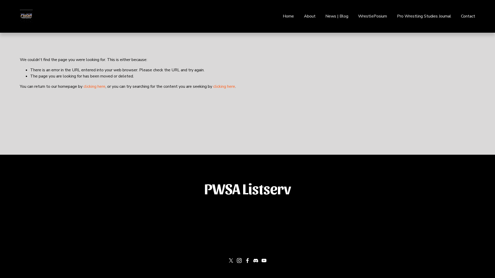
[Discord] (255, 260)
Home (288, 16)
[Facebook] (247, 260)
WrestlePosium (372, 16)
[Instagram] (239, 260)
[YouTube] (264, 260)
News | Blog (336, 16)
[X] (231, 260)
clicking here (94, 86)
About (310, 16)
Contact (468, 16)
